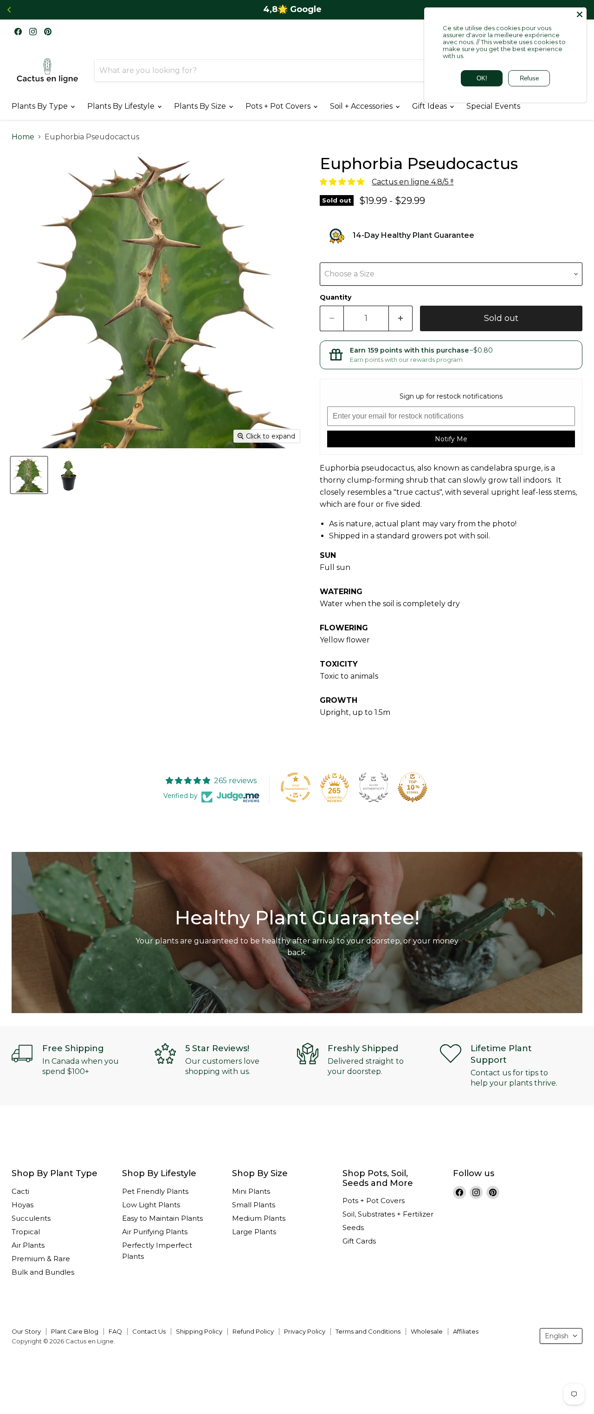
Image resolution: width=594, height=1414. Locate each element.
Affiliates (465, 1331)
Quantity (335, 297)
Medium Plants (258, 1218)
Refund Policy (253, 1331)
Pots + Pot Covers (278, 106)
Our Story (26, 1331)
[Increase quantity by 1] (401, 318)
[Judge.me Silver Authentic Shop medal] (373, 787)
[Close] (579, 14)
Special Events (493, 106)
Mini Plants (251, 1191)
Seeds (353, 1227)
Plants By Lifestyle (121, 106)
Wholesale (427, 1331)
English (556, 1336)
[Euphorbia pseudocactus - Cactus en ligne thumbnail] (29, 475)
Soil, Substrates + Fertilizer (387, 1214)
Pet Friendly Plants (155, 1191)
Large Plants (254, 1231)
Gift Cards (359, 1241)
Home (23, 137)
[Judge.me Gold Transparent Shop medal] (295, 787)
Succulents (31, 1218)
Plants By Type (41, 106)
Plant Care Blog (74, 1331)
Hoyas (22, 1204)
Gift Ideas (430, 106)
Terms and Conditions (368, 1331)
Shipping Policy (199, 1331)
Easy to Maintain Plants (162, 1218)
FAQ (115, 1331)
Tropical (26, 1231)
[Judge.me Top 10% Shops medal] (412, 787)
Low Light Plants (151, 1204)
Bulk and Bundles (43, 1272)
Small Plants (253, 1204)
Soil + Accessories (362, 106)
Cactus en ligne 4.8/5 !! (412, 181)
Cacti (20, 1191)
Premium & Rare (41, 1258)
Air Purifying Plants (154, 1231)
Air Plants (28, 1245)
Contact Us (149, 1331)
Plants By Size (201, 106)
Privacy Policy (304, 1331)
